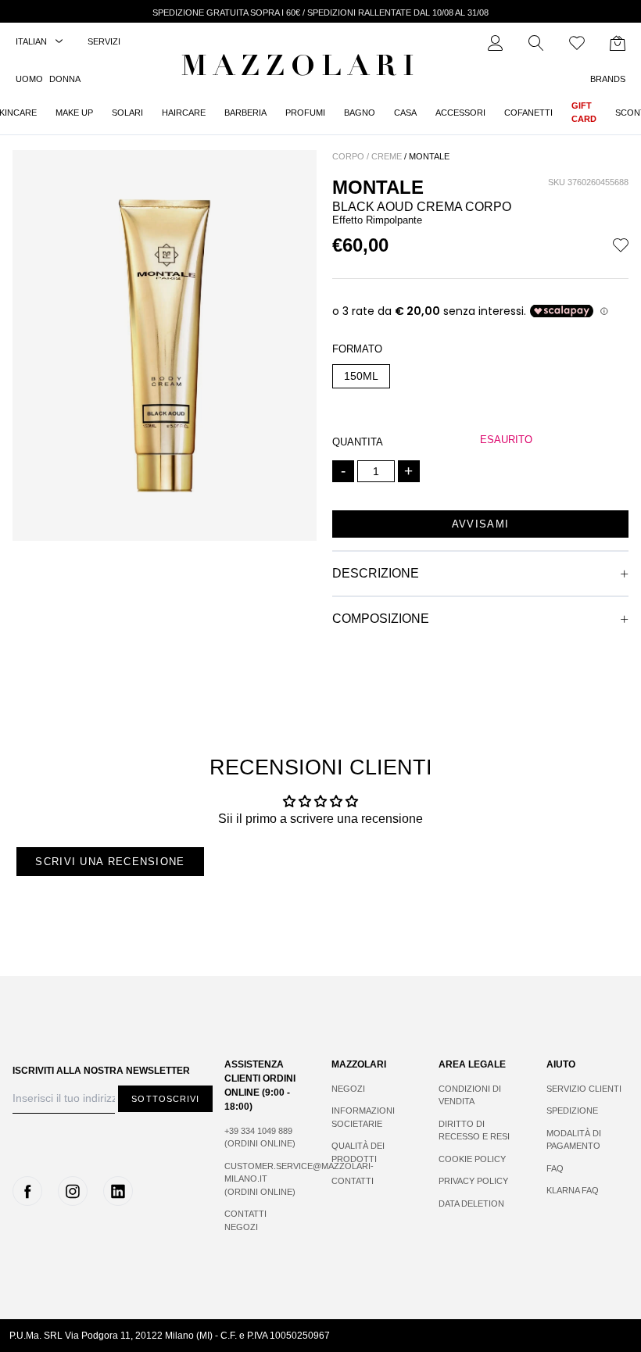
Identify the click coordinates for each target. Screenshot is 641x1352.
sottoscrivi (165, 1098)
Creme (386, 156)
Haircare (184, 112)
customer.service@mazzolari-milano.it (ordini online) (262, 1178)
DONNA (65, 79)
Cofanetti (528, 112)
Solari (127, 112)
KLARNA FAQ (572, 1190)
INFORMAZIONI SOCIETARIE (363, 1117)
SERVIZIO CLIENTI (583, 1088)
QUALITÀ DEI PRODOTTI (358, 1152)
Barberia (245, 112)
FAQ (555, 1168)
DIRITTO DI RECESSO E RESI (474, 1130)
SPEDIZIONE (572, 1110)
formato (357, 349)
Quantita (357, 442)
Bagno (359, 112)
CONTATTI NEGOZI (245, 1220)
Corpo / (350, 156)
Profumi (305, 112)
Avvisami (480, 524)
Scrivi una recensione (109, 861)
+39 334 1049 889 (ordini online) (259, 1137)
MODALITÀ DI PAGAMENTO (573, 1139)
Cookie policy (472, 1159)
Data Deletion (471, 1203)
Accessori (460, 112)
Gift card (583, 112)
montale (429, 156)
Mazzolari (301, 69)
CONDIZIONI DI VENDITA (470, 1095)
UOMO (29, 79)
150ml (361, 376)
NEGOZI (348, 1088)
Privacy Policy (473, 1181)
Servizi (104, 41)
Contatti (352, 1181)
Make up (74, 112)
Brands (607, 79)
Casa (405, 112)
